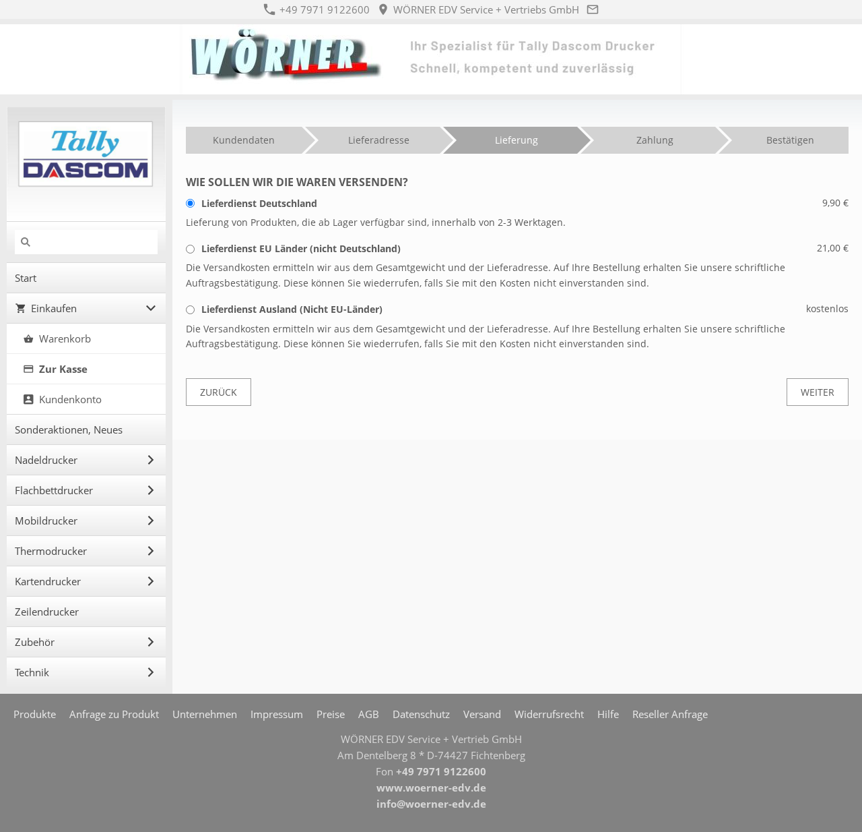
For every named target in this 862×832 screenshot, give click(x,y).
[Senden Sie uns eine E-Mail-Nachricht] (593, 9)
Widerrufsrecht (549, 714)
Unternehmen (204, 714)
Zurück (218, 392)
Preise (331, 714)
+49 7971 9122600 (323, 9)
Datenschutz (421, 714)
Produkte (34, 714)
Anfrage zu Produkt (114, 714)
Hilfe (608, 714)
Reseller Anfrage (670, 714)
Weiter (817, 392)
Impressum (277, 714)
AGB (368, 714)
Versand (482, 714)
